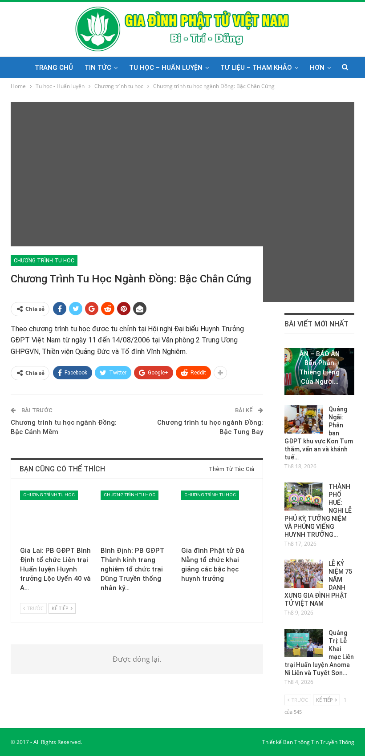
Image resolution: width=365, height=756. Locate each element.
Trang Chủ (54, 68)
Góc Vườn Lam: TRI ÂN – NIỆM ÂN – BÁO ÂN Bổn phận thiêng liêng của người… (320, 358)
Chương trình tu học (44, 260)
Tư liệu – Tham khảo (256, 68)
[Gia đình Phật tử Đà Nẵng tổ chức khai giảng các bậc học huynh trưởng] (217, 516)
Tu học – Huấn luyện (166, 68)
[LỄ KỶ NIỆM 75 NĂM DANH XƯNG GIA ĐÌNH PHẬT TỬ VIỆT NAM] (303, 573)
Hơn (317, 68)
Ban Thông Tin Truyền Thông (318, 742)
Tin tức (98, 68)
